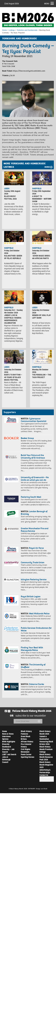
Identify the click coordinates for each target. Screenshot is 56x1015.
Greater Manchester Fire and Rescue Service (34, 529)
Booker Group (27, 438)
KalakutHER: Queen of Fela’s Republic (13, 257)
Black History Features (26, 732)
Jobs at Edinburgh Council (6, 759)
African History (27, 741)
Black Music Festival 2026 (10, 197)
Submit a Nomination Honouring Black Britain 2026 (46, 740)
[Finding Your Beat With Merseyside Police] (11, 650)
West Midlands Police (39, 613)
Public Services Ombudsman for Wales (36, 629)
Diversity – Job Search (8, 750)
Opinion (5, 739)
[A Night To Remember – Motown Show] (42, 178)
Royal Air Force (36, 547)
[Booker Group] (11, 438)
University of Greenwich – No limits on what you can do (35, 478)
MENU (46, 3)
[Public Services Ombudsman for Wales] (11, 629)
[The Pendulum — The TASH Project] (42, 357)
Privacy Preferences (46, 779)
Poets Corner (26, 754)
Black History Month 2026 (44, 732)
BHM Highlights (8, 741)
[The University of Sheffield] (11, 666)
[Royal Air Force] (11, 549)
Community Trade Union (32, 562)
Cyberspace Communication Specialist (33, 420)
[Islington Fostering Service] (11, 580)
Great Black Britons (25, 737)
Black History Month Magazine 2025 (46, 765)
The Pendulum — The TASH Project (41, 376)
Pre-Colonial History (26, 745)
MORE (47, 167)
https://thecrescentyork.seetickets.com (29, 71)
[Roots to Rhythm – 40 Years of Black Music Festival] (14, 357)
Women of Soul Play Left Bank (41, 316)
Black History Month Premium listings (45, 749)
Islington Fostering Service (33, 579)
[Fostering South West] (11, 499)
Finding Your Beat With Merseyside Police (32, 649)
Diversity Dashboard (6, 745)
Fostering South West (31, 496)
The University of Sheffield (33, 666)
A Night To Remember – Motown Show (41, 199)
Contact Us (43, 775)
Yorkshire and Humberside (27, 30)
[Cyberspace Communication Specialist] (11, 420)
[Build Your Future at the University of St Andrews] (11, 457)
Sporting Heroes (27, 757)
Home (4, 30)
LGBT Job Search (9, 754)
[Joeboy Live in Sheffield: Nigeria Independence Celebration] (14, 297)
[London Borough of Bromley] (11, 513)
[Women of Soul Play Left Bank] (42, 297)
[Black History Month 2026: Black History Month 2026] (28, 20)
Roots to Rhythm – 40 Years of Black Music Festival (13, 377)
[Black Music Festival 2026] (14, 178)
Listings (12, 30)
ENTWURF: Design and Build (37, 788)
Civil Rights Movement (25, 750)
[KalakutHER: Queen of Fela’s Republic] (14, 238)
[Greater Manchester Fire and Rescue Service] (11, 528)
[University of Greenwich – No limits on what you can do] (11, 479)
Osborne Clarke (36, 684)
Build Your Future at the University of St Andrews (33, 456)
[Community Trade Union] (11, 563)
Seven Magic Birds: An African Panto (41, 257)
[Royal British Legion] (11, 600)
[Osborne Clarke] (11, 686)
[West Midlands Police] (11, 615)
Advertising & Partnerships (44, 771)
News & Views (7, 733)
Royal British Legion (30, 596)
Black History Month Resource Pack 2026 (46, 757)
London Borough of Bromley (34, 512)
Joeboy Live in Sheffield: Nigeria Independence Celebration (12, 319)
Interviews (6, 736)
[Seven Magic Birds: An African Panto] (42, 238)
